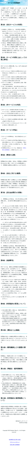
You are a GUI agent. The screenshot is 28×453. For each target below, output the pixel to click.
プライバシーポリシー (15, 442)
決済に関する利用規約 (15, 444)
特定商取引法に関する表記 (15, 439)
